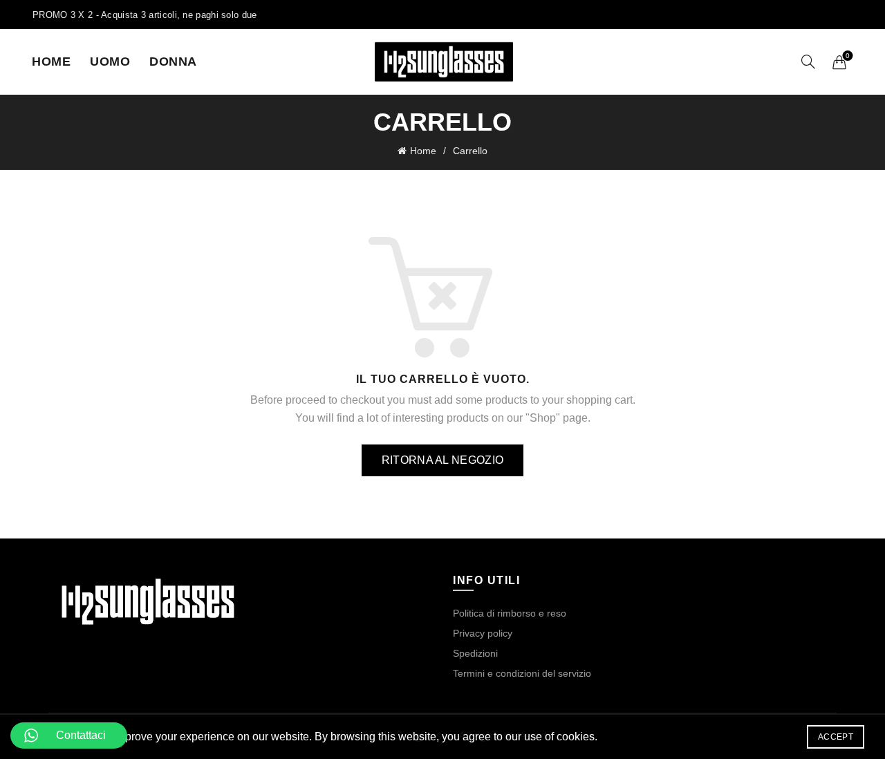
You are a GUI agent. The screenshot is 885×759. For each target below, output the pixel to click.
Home (51, 61)
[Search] (808, 61)
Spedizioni (475, 653)
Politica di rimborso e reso (509, 613)
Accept (835, 737)
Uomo (110, 61)
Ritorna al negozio (442, 460)
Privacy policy (482, 633)
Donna (173, 61)
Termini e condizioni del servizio (522, 673)
